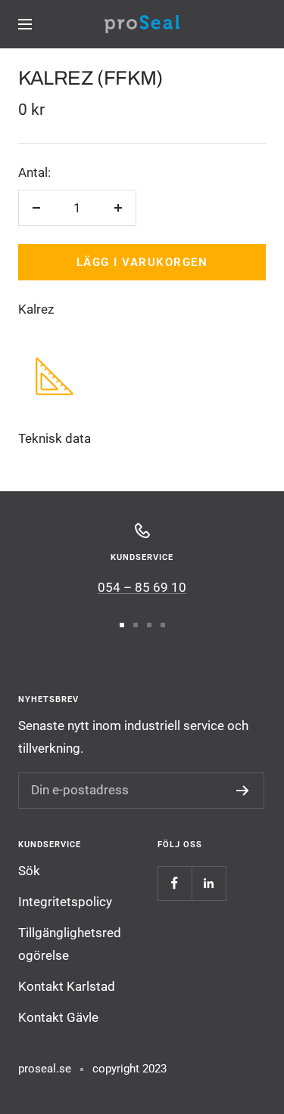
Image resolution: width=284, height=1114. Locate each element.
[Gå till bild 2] (135, 625)
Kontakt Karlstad (66, 986)
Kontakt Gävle (58, 1017)
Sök (29, 870)
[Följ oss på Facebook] (175, 883)
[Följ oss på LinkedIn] (209, 883)
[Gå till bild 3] (149, 625)
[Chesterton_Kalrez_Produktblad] (54, 368)
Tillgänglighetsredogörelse (69, 943)
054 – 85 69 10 (142, 587)
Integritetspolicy (65, 901)
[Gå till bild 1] (122, 625)
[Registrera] (242, 790)
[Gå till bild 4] (163, 625)
